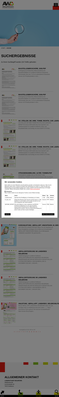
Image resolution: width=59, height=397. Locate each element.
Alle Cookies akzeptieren (48, 214)
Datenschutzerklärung (35, 189)
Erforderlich (9, 191)
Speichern (7, 214)
